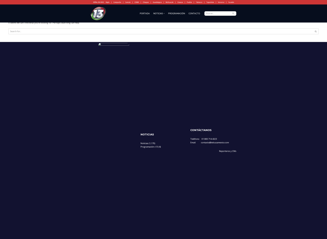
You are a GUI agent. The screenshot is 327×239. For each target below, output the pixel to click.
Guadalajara (157, 2)
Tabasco (199, 2)
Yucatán (231, 2)
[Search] (233, 13)
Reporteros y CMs (227, 151)
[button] (164, 13)
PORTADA (145, 13)
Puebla (189, 2)
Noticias (144, 143)
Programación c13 (149, 146)
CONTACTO (194, 13)
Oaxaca (180, 2)
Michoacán (169, 2)
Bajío (107, 2)
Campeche (117, 2)
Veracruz (221, 2)
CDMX (137, 2)
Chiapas (146, 2)
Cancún (128, 2)
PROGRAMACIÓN (176, 13)
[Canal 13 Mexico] (98, 13)
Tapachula (210, 2)
